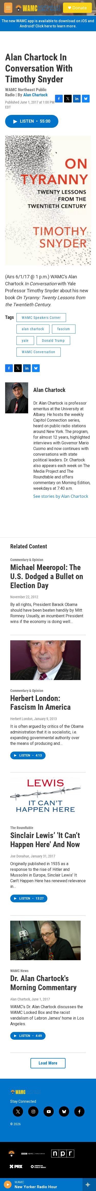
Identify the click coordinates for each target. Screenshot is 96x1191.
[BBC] (33, 1153)
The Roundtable (21, 828)
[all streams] (89, 1184)
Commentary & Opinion (26, 560)
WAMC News (19, 971)
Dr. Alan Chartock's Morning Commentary (43, 983)
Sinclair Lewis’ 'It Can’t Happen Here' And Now (45, 840)
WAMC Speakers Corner (41, 318)
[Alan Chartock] (16, 397)
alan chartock (33, 329)
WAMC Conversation (38, 352)
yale (25, 340)
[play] (8, 1184)
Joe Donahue (19, 856)
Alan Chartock (35, 94)
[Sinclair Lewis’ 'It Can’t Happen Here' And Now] (45, 797)
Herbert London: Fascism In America (40, 703)
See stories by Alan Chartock (60, 496)
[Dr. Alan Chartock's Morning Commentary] (45, 940)
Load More (48, 1063)
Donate (79, 7)
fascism (63, 329)
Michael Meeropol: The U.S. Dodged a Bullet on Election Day (46, 576)
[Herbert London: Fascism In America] (45, 660)
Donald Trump (53, 340)
